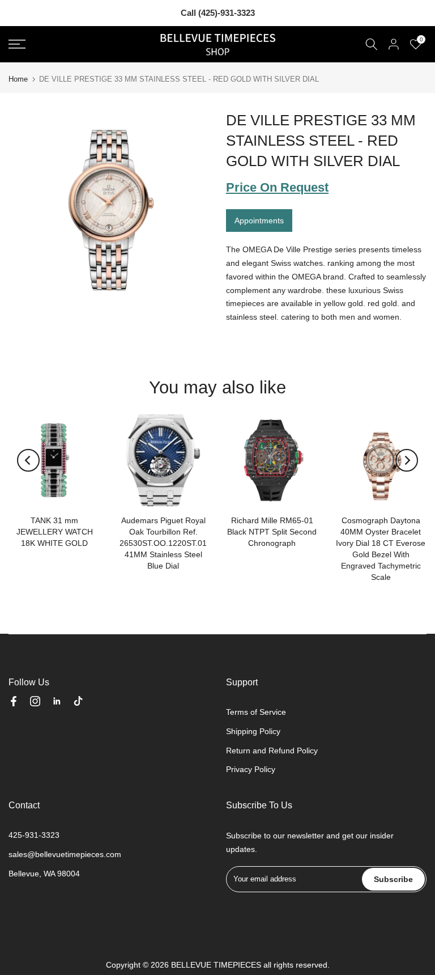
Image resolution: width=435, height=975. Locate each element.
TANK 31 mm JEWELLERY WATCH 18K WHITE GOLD (54, 532)
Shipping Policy (253, 731)
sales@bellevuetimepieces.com (64, 854)
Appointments (259, 220)
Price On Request (277, 187)
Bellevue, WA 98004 (44, 873)
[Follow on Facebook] (13, 701)
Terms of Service (256, 712)
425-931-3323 (33, 835)
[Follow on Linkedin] (57, 701)
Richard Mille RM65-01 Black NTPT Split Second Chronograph (272, 532)
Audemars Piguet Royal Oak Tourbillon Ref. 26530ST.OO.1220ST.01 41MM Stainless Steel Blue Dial (163, 543)
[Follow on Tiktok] (78, 701)
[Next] (406, 460)
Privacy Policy (250, 769)
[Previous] (28, 460)
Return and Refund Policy (272, 750)
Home (18, 79)
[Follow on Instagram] (35, 701)
